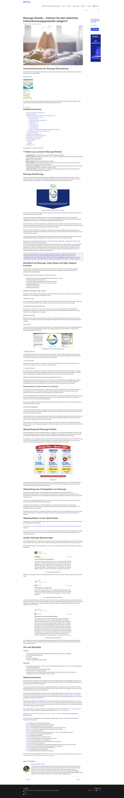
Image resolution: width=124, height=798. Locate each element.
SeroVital (28, 743)
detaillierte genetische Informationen (31, 704)
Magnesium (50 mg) (34, 121)
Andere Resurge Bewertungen (33, 138)
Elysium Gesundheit (40, 713)
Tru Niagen (48, 713)
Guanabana (29, 732)
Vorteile (29, 141)
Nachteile (30, 143)
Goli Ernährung (29, 730)
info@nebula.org (28, 794)
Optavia (79, 708)
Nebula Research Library (73, 693)
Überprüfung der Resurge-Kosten (34, 134)
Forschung (73, 244)
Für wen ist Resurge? (33, 132)
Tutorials (89, 6)
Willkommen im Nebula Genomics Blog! (51, 6)
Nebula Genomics (30, 144)
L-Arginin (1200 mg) (34, 124)
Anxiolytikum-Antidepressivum (43, 309)
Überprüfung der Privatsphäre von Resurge (36, 135)
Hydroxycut (55, 710)
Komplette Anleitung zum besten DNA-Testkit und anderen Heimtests (39, 755)
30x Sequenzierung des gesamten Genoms (46, 702)
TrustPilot (49, 545)
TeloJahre (28, 746)
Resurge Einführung (31, 114)
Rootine (28, 741)
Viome (27, 749)
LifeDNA (28, 736)
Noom (68, 708)
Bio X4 (27, 723)
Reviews (83, 6)
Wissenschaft (76, 6)
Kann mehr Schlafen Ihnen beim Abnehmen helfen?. (35, 530)
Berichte (69, 6)
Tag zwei (28, 727)
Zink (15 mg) (32, 123)
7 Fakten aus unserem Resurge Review (35, 112)
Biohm (27, 724)
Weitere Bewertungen (54, 753)
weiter (79, 779)
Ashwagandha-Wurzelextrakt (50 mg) (37, 120)
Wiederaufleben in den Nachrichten (34, 137)
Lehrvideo (32, 438)
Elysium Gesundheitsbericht (32, 729)
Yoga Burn (27, 710)
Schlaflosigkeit (26, 696)
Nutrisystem (73, 708)
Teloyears (53, 713)
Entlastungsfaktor (30, 740)
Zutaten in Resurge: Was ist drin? (35, 117)
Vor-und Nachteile (30, 140)
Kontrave (28, 726)
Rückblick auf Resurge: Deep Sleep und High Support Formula (40, 115)
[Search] (98, 10)
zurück (27, 779)
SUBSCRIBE (95, 29)
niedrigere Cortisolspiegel (41, 364)
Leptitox (60, 710)
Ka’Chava (28, 735)
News (63, 6)
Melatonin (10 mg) (33, 118)
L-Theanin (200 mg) (33, 128)
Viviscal (28, 750)
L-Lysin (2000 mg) (33, 126)
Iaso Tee (28, 733)
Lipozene (67, 710)
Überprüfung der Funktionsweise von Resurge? (39, 131)
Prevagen (60, 713)
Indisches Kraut (29, 309)
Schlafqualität (65, 694)
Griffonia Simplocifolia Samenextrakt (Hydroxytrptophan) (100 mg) (44, 129)
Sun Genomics (29, 744)
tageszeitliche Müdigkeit (74, 694)
